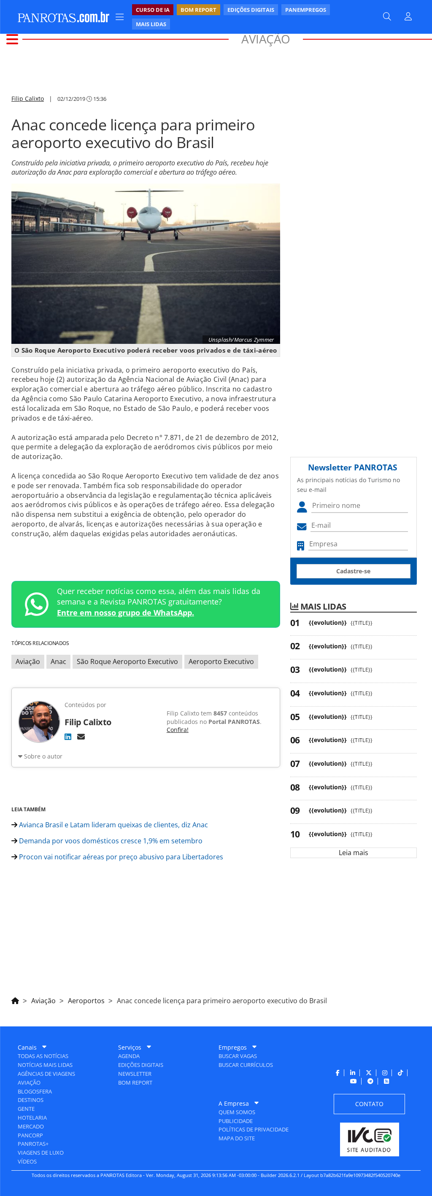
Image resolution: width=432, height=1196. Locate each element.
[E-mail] (81, 737)
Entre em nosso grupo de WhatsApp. (125, 612)
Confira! (178, 730)
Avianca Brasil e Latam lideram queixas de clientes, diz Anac (112, 824)
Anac (58, 661)
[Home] (15, 999)
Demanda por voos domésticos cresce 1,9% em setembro (109, 840)
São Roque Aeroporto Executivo (127, 661)
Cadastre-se (353, 571)
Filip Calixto (27, 98)
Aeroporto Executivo (221, 661)
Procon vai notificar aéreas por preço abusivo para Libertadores (120, 856)
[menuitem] (247, 17)
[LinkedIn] (68, 737)
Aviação (28, 661)
